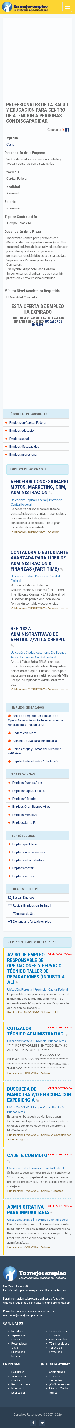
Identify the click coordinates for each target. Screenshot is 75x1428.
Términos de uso (59, 1343)
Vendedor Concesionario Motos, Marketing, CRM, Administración (39, 487)
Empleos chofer (23, 868)
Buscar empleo (58, 1339)
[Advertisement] (37, 57)
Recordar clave (20, 1384)
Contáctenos (57, 1371)
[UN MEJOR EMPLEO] (26, 5)
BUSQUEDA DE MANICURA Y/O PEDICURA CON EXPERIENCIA (39, 1094)
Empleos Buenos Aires (27, 782)
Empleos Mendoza (24, 814)
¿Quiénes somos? (59, 1384)
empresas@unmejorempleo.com (23, 1315)
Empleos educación (22, 430)
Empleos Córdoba (24, 798)
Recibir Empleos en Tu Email (31, 905)
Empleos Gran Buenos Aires (31, 806)
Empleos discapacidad (24, 446)
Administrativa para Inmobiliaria (34, 741)
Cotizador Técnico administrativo (36, 1031)
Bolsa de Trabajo (55, 1290)
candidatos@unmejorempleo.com (49, 1302)
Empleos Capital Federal (28, 791)
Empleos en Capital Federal (27, 422)
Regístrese (17, 1371)
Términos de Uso (23, 913)
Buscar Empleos (23, 897)
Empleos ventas (23, 876)
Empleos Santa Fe (24, 822)
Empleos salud (19, 438)
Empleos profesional (23, 454)
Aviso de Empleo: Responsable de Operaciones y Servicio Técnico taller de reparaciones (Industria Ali (35, 720)
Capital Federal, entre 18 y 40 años (36, 761)
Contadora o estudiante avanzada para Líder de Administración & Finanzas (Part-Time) (39, 561)
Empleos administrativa (28, 860)
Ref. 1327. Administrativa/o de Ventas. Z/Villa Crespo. (38, 634)
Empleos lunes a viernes (28, 852)
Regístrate (17, 1331)
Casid (10, 144)
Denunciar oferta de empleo (31, 921)
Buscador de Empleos (47, 323)
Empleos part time (24, 844)
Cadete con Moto (24, 733)
